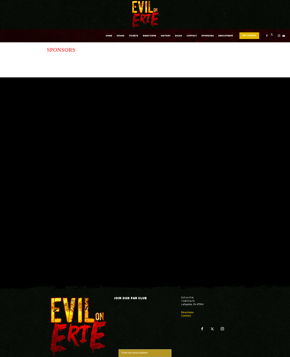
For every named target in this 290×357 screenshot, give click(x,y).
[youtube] (284, 35)
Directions (187, 312)
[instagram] (279, 35)
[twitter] (273, 35)
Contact (186, 315)
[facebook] (266, 35)
